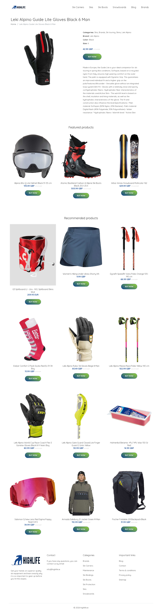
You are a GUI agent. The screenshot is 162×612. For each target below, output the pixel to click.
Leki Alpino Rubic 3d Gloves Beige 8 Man (81, 366)
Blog (133, 7)
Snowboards (119, 7)
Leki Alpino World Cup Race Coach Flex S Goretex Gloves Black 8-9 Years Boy (33, 444)
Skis (91, 7)
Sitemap (122, 580)
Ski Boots (103, 7)
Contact (122, 566)
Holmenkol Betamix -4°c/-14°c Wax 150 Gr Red (129, 444)
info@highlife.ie (53, 569)
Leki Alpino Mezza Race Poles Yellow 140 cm (129, 366)
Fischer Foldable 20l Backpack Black (129, 519)
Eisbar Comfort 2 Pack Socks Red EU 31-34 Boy (33, 367)
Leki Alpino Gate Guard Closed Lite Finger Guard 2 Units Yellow (81, 444)
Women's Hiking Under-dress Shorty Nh (81, 274)
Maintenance (88, 570)
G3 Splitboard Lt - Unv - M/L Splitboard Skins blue (33, 290)
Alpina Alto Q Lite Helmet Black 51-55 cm (33, 183)
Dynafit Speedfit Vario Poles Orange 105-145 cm (129, 275)
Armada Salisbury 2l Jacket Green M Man (81, 519)
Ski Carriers (78, 7)
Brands (145, 7)
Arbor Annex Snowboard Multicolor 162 (129, 183)
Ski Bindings (88, 575)
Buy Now (92, 57)
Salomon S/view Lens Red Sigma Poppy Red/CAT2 (33, 520)
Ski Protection (89, 584)
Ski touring (110, 32)
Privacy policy (125, 575)
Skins (118, 32)
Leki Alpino (126, 32)
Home (13, 24)
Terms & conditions (127, 570)
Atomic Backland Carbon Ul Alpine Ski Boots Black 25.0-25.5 (81, 184)
